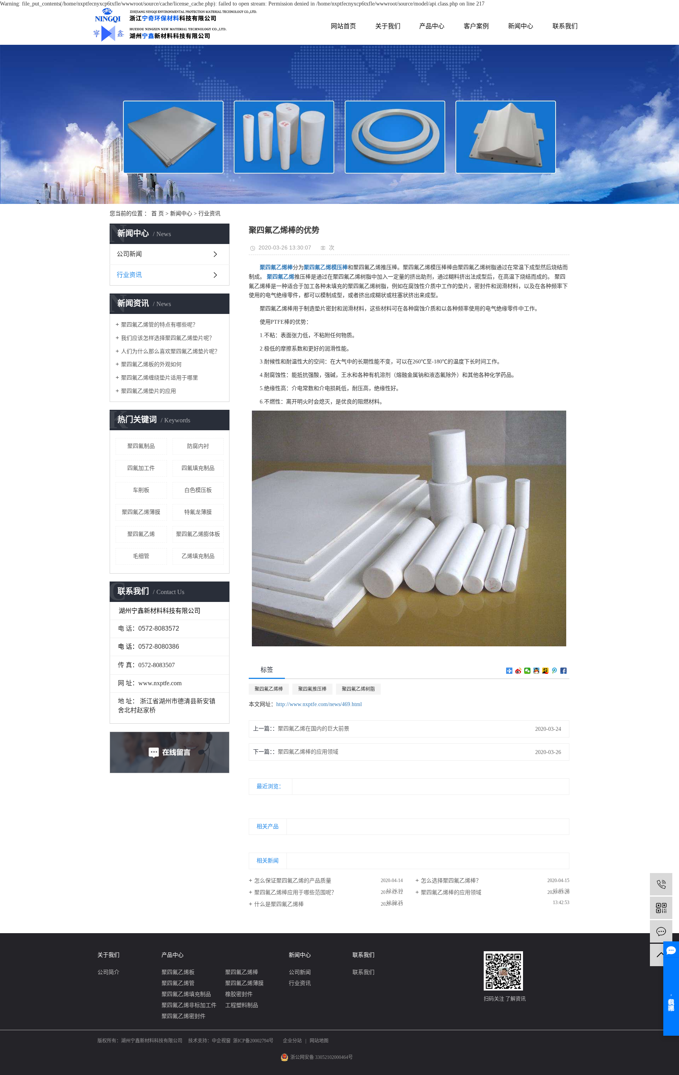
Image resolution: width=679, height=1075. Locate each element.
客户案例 (476, 26)
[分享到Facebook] (563, 671)
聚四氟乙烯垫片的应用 (148, 391)
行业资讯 (209, 213)
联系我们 (565, 26)
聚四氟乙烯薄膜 (141, 512)
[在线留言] (661, 931)
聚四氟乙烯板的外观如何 (151, 364)
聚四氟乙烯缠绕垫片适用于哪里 (159, 378)
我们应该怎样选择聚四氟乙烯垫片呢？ (168, 338)
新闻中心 (520, 26)
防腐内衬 (198, 446)
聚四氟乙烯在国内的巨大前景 (313, 729)
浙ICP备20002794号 (253, 1041)
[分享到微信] (527, 671)
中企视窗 (221, 1041)
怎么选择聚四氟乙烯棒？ (451, 881)
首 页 (157, 213)
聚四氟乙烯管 (178, 983)
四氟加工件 (141, 468)
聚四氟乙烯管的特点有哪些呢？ (159, 325)
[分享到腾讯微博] (554, 671)
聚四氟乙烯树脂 (358, 689)
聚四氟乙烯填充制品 (186, 994)
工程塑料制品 (241, 1005)
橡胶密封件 (239, 994)
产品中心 (431, 26)
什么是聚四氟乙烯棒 (279, 904)
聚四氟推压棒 (312, 689)
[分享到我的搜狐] (545, 671)
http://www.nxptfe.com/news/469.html (319, 704)
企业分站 (292, 1041)
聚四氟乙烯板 (178, 972)
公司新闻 (129, 254)
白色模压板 (198, 490)
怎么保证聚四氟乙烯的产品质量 (292, 881)
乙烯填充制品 (198, 556)
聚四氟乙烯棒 (269, 689)
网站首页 (343, 26)
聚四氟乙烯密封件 (183, 1016)
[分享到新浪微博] (518, 671)
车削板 (141, 490)
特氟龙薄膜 (198, 512)
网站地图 (319, 1041)
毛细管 (141, 556)
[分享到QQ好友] (536, 671)
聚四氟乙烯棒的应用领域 (308, 752)
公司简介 (108, 972)
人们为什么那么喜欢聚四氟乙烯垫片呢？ (170, 351)
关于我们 (387, 26)
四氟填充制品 (198, 468)
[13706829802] (661, 884)
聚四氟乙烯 (141, 534)
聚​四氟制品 (141, 446)
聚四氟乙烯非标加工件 (189, 1005)
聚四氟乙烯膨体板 (198, 534)
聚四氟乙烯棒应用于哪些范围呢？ (295, 892)
